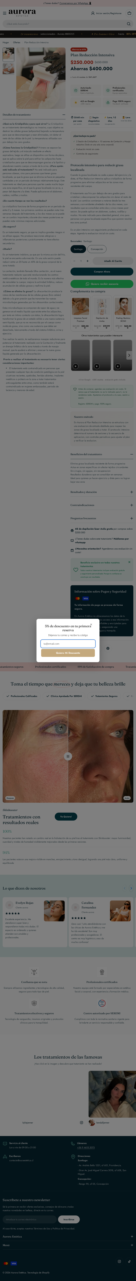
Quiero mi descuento (68, 653)
